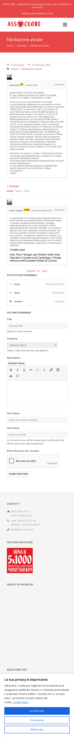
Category (12, 338)
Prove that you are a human (23, 450)
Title (9, 319)
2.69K (26, 210)
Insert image (18, 363)
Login (44, 270)
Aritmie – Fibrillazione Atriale (26, 69)
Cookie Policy (20, 702)
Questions (22, 45)
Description (13, 357)
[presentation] (11, 370)
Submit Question (18, 474)
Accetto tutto (37, 710)
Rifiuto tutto (37, 729)
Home (10, 45)
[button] (11, 370)
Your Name (13, 413)
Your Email (13, 428)
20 (22, 84)
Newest (18, 191)
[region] (37, 705)
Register (31, 270)
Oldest (27, 191)
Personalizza (37, 720)
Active (10, 191)
